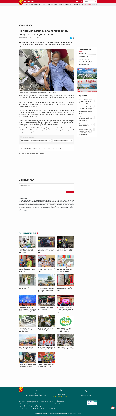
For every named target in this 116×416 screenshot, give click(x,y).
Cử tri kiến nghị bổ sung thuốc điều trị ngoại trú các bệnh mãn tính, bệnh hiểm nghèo (65, 269)
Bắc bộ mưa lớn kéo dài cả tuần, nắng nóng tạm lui (85, 124)
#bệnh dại (42, 153)
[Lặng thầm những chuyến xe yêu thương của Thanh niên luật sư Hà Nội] (46, 242)
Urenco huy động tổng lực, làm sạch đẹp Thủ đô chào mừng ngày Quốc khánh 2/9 (26, 330)
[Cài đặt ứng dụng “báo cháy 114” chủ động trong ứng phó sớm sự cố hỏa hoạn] (27, 261)
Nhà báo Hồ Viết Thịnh (84, 59)
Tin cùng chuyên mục (27, 233)
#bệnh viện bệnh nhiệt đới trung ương (30, 153)
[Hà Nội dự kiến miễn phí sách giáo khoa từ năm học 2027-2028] (46, 340)
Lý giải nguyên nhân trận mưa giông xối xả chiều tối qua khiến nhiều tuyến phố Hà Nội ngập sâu (85, 132)
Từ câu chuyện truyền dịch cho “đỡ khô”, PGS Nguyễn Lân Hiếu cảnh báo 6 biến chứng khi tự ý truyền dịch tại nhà (85, 110)
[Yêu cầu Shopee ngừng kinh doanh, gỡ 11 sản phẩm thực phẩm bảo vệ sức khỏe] (65, 321)
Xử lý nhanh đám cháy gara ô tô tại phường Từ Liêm (46, 308)
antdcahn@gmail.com (86, 395)
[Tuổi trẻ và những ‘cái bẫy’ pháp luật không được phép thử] (46, 357)
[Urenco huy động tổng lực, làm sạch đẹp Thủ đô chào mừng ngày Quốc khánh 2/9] (27, 321)
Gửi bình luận (70, 192)
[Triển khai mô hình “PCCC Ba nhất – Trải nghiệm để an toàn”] (27, 340)
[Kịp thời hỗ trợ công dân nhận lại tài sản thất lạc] (27, 280)
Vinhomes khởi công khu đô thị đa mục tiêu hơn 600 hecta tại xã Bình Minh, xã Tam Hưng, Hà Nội (27, 309)
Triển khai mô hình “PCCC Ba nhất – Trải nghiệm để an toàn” (27, 348)
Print (73, 38)
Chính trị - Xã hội (38, 4)
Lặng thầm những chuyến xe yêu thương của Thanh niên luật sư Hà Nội (46, 250)
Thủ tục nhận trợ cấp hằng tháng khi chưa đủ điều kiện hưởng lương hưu (46, 269)
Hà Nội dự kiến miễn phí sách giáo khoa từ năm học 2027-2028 (46, 348)
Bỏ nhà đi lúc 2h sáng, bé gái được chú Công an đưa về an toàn (64, 288)
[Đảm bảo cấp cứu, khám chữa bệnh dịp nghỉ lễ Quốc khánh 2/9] (65, 340)
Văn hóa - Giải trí (74, 4)
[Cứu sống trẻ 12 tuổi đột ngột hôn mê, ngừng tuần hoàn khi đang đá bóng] (27, 242)
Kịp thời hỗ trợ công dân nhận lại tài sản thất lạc (27, 287)
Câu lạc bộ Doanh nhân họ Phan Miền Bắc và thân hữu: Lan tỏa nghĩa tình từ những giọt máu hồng (65, 310)
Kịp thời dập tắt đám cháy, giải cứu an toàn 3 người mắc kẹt (65, 249)
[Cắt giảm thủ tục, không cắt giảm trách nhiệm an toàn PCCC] (27, 357)
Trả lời (25, 211)
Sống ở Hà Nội (87, 4)
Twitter (71, 38)
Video (55, 4)
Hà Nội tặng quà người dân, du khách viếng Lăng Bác (45, 329)
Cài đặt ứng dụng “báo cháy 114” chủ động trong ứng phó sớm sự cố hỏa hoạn (27, 269)
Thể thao (81, 4)
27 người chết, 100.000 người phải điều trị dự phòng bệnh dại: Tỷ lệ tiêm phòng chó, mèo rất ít (41, 148)
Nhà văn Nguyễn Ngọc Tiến (85, 56)
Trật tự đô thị (29, 4)
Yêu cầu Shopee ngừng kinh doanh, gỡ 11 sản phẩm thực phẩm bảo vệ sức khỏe (64, 330)
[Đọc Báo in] (82, 1)
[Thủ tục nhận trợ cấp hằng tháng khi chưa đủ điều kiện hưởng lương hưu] (46, 261)
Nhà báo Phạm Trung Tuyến (85, 62)
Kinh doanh (94, 4)
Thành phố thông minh (63, 4)
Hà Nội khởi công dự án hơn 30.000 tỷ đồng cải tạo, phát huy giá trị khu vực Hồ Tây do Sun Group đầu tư (46, 289)
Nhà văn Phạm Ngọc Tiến (85, 64)
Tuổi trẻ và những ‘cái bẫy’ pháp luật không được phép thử (46, 365)
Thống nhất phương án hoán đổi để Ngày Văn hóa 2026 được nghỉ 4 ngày (86, 118)
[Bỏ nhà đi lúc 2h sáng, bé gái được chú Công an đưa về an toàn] (65, 280)
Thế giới (45, 4)
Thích (20, 211)
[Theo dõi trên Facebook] (75, 1)
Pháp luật (50, 4)
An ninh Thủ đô (30, 1)
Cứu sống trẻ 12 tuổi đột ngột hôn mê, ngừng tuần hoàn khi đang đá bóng (26, 250)
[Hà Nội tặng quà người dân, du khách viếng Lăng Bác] (46, 321)
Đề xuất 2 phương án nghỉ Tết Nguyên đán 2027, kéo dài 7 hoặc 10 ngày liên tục (85, 101)
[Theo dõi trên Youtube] (77, 1)
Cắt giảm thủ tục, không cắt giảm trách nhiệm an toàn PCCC (27, 365)
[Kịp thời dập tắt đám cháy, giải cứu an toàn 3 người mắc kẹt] (65, 242)
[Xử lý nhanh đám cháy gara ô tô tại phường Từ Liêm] (46, 300)
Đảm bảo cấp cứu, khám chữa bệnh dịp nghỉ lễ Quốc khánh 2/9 (65, 348)
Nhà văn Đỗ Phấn (83, 53)
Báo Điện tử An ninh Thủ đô (21, 2)
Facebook (69, 38)
